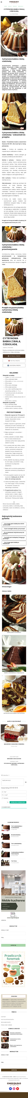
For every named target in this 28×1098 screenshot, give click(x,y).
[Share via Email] (25, 750)
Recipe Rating (5, 788)
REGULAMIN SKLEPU (6, 1022)
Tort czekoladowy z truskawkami (16, 826)
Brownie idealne (15, 835)
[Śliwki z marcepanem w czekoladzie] (5, 1045)
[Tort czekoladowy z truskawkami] (5, 828)
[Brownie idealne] (5, 837)
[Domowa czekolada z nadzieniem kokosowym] (5, 1033)
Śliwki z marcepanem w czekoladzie (16, 1046)
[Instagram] (14, 1088)
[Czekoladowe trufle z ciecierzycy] (5, 1039)
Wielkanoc (20, 6)
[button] (14, 524)
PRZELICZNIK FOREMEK (6, 1024)
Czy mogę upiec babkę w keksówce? (11, 543)
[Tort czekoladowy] (5, 846)
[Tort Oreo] (5, 863)
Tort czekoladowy (16, 843)
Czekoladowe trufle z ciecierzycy (15, 1039)
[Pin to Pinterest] (21, 750)
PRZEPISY (15, 6)
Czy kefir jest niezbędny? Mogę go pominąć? (14, 538)
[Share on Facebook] (18, 750)
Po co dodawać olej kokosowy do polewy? (13, 533)
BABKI (5, 6)
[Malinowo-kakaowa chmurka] (14, 733)
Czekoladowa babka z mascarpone (17, 853)
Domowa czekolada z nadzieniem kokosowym (16, 1033)
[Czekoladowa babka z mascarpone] (5, 854)
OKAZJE (10, 6)
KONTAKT (3, 1016)
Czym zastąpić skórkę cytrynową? (14, 529)
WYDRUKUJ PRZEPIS (15, 356)
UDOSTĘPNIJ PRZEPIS (15, 365)
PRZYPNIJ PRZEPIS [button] (15, 360)
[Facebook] (10, 1088)
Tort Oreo (14, 861)
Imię (2, 937)
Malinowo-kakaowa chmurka (14, 744)
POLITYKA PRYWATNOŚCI (7, 1019)
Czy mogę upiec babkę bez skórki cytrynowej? (13, 524)
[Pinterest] (17, 1088)
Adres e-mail (4, 930)
